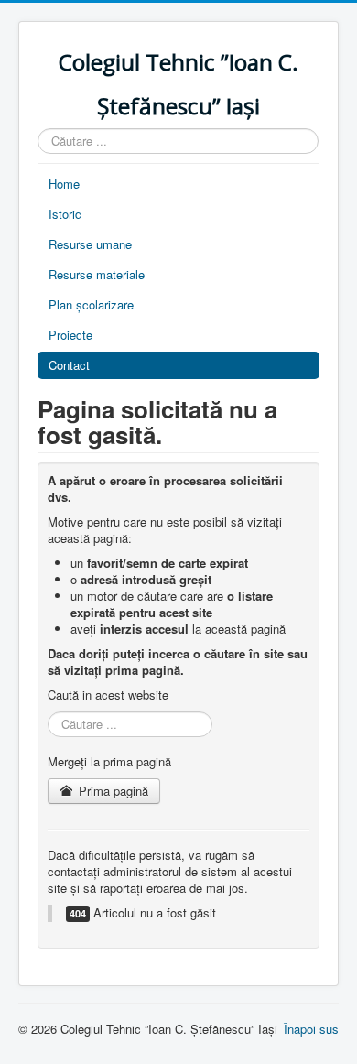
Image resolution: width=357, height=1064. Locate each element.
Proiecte (70, 334)
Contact (69, 365)
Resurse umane (90, 244)
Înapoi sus (311, 1028)
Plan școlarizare (91, 304)
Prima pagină (111, 790)
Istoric (65, 214)
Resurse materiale (97, 274)
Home (64, 183)
